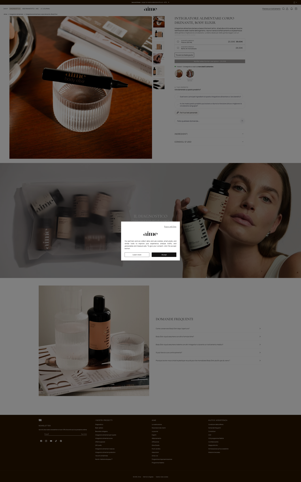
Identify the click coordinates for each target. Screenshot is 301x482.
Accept (164, 255)
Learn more (137, 255)
